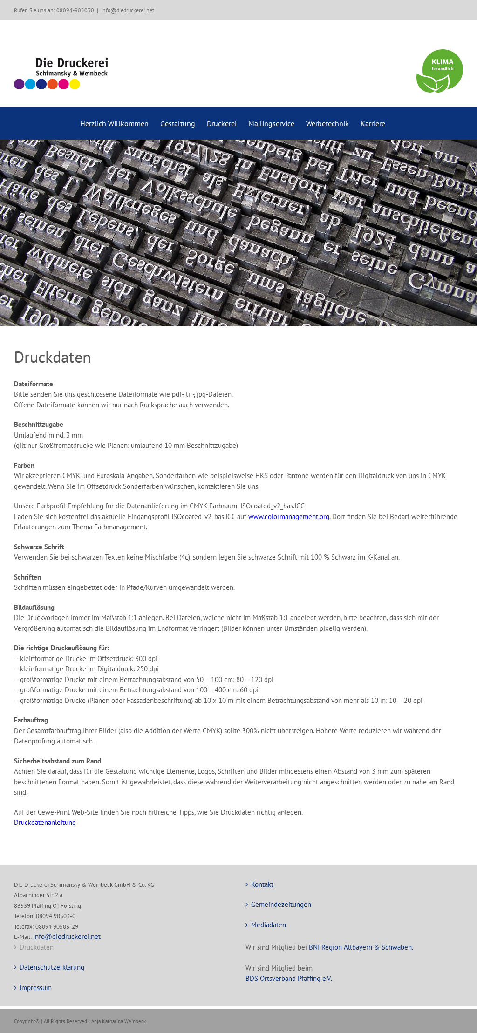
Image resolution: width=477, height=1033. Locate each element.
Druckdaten (37, 947)
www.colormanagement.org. (289, 516)
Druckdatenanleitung (45, 822)
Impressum (36, 987)
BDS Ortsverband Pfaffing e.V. (288, 978)
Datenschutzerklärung (52, 967)
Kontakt (262, 884)
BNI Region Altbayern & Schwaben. (361, 947)
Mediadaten (268, 924)
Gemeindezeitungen (281, 904)
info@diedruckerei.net (127, 10)
